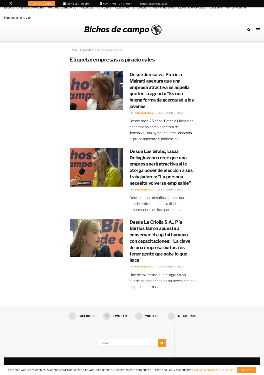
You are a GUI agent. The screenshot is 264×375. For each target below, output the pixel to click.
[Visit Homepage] (123, 29)
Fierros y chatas (236, 7)
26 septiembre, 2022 (170, 112)
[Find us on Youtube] (16, 3)
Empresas (139, 7)
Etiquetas (85, 49)
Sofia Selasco (144, 112)
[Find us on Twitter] (10, 3)
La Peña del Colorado (192, 7)
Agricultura (104, 7)
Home (73, 49)
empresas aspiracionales (108, 49)
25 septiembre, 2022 (170, 189)
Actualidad (86, 7)
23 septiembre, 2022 (170, 266)
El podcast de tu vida (17, 17)
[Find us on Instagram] (21, 3)
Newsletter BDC (78, 3)
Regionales (122, 7)
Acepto (246, 369)
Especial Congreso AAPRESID (24, 7)
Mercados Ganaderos (61, 7)
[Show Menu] (258, 29)
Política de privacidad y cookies (213, 369)
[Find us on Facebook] (5, 3)
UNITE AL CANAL (43, 3)
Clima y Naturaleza (162, 7)
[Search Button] (248, 29)
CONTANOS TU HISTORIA (117, 3)
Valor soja (215, 7)
